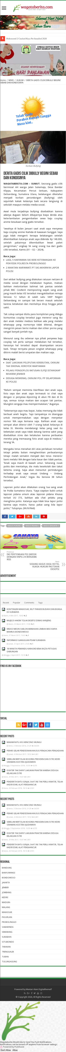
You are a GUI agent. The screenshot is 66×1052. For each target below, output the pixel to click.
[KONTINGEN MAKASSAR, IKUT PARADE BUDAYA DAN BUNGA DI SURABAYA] (3, 609)
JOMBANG (6, 892)
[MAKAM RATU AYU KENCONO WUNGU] (3, 742)
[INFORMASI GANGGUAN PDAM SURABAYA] (3, 640)
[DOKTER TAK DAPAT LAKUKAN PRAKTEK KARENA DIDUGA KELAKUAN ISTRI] (3, 770)
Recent (6, 602)
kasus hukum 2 (14, 526)
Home (3, 80)
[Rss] (18, 724)
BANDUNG (7, 868)
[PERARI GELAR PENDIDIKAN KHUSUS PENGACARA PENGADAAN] (3, 750)
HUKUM (20, 80)
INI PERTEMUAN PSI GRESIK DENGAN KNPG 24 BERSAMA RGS (22, 556)
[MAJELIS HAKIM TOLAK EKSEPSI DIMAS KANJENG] (3, 620)
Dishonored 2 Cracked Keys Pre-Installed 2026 (26, 38)
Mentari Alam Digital (35, 989)
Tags (40, 602)
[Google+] (24, 724)
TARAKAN (6, 947)
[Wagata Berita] (33, 7)
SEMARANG (7, 932)
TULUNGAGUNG (9, 961)
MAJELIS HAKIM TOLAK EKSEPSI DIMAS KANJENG (29, 620)
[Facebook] (30, 724)
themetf (48, 989)
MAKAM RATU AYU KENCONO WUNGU (24, 742)
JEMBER (5, 887)
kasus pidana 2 (32, 526)
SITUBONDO (8, 942)
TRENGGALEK (8, 952)
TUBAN (5, 956)
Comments (29, 602)
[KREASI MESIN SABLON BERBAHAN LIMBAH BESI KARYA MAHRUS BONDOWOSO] (3, 629)
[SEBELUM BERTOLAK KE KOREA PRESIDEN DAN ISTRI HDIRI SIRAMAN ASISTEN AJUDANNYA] (3, 759)
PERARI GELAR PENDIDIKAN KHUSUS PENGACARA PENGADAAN (35, 750)
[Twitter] (35, 724)
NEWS (11, 80)
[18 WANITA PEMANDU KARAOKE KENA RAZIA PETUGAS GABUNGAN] (3, 649)
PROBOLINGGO (9, 922)
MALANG (6, 907)
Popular (16, 602)
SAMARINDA (7, 927)
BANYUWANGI (8, 872)
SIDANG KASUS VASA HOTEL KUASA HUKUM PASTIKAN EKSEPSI (44, 565)
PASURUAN (7, 917)
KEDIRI (5, 897)
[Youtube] (41, 724)
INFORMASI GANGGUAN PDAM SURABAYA (26, 640)
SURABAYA (7, 937)
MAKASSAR (7, 912)
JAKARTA (6, 882)
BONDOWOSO (8, 877)
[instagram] (47, 724)
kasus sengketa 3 (51, 526)
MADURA (6, 902)
